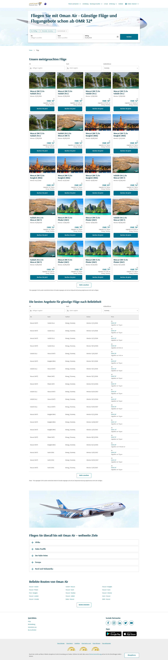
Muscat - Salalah (33, 587)
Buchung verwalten (96, 4)
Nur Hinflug (34, 31)
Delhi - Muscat (106, 599)
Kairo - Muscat (106, 596)
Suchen (129, 37)
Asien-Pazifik (40, 549)
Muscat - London (33, 596)
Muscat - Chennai (107, 593)
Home (30, 50)
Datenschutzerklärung (95, 654)
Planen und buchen (74, 4)
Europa (38, 562)
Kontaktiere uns (32, 627)
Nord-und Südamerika (44, 569)
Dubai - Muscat (70, 599)
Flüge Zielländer (61, 643)
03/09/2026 (88, 38)
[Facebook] (108, 623)
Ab (31, 36)
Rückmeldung (31, 624)
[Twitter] (125, 623)
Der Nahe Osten (41, 556)
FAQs (29, 621)
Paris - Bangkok (33, 593)
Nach (59, 36)
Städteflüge (77, 643)
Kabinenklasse (107, 64)
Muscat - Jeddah (70, 596)
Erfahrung (113, 4)
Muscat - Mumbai (70, 593)
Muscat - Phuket (33, 590)
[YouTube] (131, 623)
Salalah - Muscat (70, 587)
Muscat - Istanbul (34, 599)
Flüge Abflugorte (96, 643)
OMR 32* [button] (83, 21)
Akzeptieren (132, 655)
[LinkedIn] (119, 623)
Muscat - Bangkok (107, 587)
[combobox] (43, 38)
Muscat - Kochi (70, 590)
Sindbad (121, 4)
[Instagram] (114, 623)
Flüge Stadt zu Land (86, 643)
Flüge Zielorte (69, 643)
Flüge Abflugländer (106, 643)
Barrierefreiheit (32, 630)
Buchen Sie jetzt (42, 109)
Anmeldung (85, 4)
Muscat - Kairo (106, 590)
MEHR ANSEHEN (84, 605)
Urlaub (106, 4)
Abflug (87, 36)
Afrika (37, 542)
